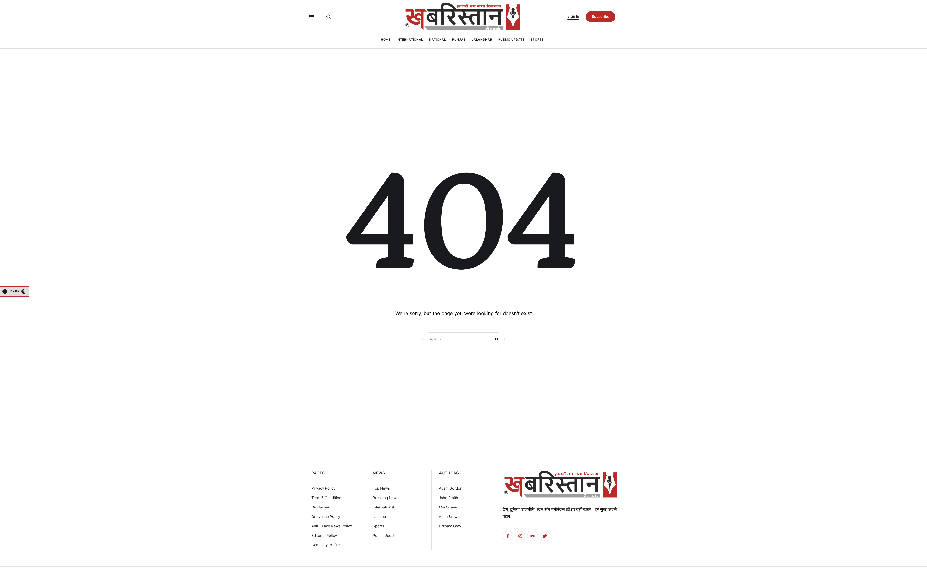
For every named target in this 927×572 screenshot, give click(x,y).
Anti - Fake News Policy (331, 526)
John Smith (448, 497)
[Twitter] (545, 536)
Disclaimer (320, 507)
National (380, 516)
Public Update (385, 535)
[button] (311, 16)
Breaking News (386, 497)
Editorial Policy (324, 535)
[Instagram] (520, 536)
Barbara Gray (450, 526)
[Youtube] (532, 536)
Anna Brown (449, 516)
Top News (381, 488)
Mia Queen (448, 507)
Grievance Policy (325, 516)
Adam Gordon (450, 488)
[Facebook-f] (508, 536)
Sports (378, 526)
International (383, 507)
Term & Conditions (327, 497)
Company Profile (325, 545)
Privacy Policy (323, 488)
